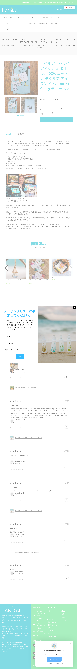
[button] (69, 7)
